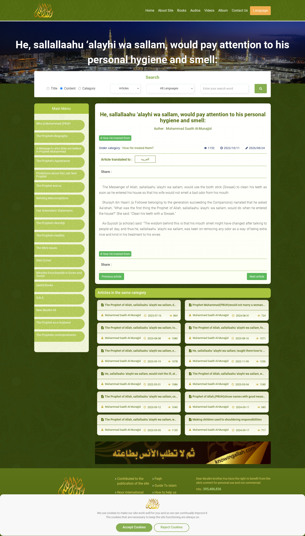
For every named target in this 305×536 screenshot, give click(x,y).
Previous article (111, 276)
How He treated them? (138, 148)
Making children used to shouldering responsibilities (227, 419)
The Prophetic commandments (56, 335)
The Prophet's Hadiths (50, 235)
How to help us (165, 492)
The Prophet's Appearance (53, 160)
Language (260, 10)
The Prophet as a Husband (53, 322)
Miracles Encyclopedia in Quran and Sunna (59, 274)
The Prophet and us (48, 185)
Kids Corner (43, 260)
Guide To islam (166, 485)
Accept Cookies (134, 527)
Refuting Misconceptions (52, 198)
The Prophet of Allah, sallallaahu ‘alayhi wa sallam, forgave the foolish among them (247, 327)
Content (70, 88)
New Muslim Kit (46, 310)
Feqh (158, 479)
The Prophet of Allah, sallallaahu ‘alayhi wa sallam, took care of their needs (154, 327)
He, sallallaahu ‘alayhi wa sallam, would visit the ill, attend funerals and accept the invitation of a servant (173, 373)
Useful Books (44, 285)
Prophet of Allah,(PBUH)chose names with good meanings (231, 396)
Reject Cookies (172, 527)
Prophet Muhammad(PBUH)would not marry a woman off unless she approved (244, 305)
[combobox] (125, 88)
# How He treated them (115, 138)
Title (54, 88)
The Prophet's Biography (52, 136)
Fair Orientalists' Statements (54, 210)
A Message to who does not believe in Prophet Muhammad (58, 150)
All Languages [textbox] (169, 88)
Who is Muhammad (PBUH (53, 123)
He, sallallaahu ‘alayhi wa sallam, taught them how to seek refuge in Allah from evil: (247, 350)
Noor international (130, 492)
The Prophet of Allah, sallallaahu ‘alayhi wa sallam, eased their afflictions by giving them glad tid (168, 350)
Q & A (39, 297)
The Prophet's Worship (50, 223)
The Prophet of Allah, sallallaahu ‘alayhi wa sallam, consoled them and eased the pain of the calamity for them (177, 396)
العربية (145, 159)
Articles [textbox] (124, 88)
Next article (257, 276)
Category (88, 88)
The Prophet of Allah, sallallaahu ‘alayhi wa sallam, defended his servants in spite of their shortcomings (173, 305)
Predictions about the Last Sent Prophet (56, 175)
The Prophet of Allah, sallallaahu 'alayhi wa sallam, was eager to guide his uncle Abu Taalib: (165, 419)
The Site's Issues (46, 248)
